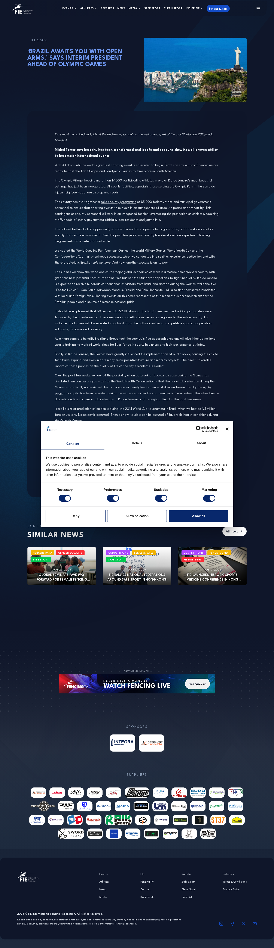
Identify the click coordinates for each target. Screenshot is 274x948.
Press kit (187, 897)
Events (67, 8)
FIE (142, 873)
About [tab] (201, 443)
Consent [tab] (72, 443)
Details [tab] (137, 443)
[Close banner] (227, 429)
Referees (107, 8)
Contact (145, 889)
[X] (243, 923)
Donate (186, 873)
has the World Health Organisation (130, 381)
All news (232, 531)
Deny (75, 516)
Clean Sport (173, 8)
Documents (147, 897)
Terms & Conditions (235, 881)
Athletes (87, 8)
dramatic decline (66, 399)
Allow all (198, 516)
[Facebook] (232, 923)
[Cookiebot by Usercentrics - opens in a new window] (199, 429)
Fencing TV (147, 881)
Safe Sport (152, 8)
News (121, 8)
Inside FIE (193, 8)
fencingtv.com (218, 8)
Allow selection (137, 516)
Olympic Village (72, 180)
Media (132, 8)
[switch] (113, 498)
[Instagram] (221, 923)
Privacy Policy (231, 889)
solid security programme (118, 201)
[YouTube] (255, 923)
